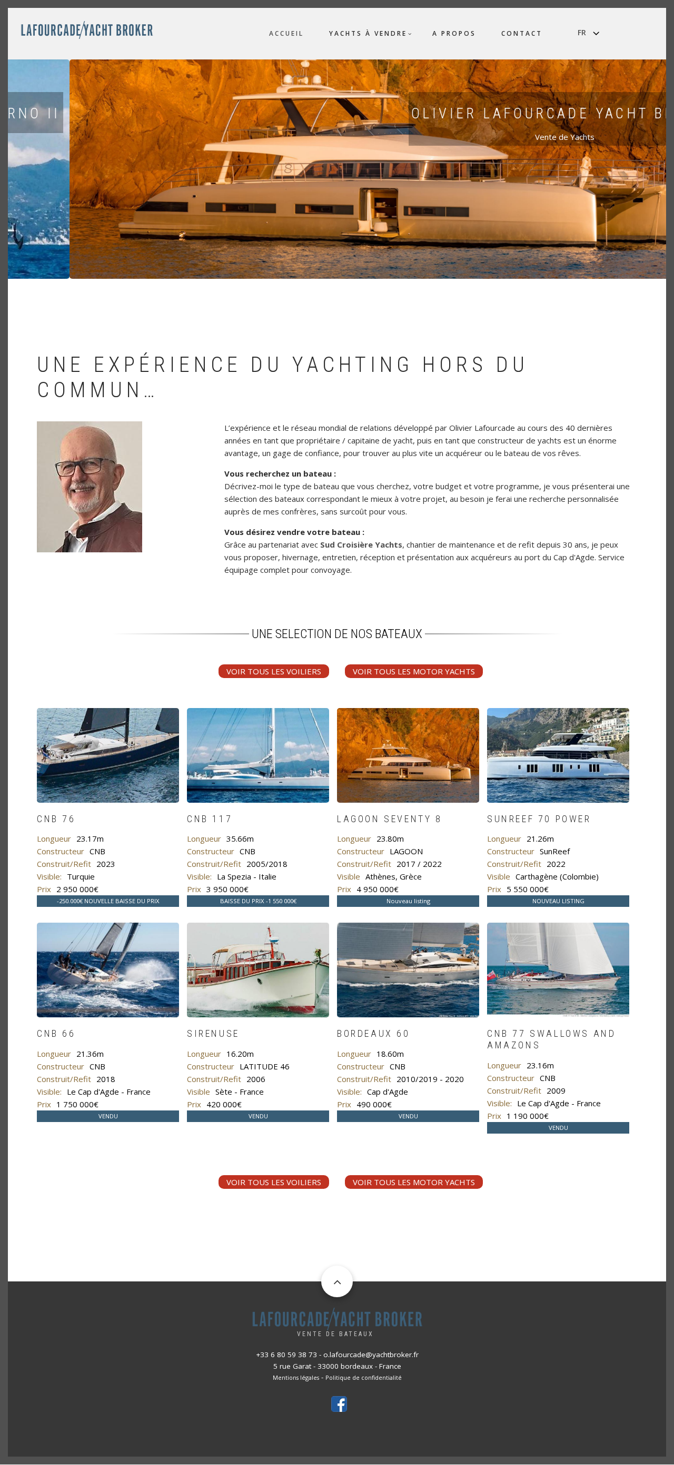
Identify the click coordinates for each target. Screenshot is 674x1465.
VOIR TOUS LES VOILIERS (273, 671)
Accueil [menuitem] (286, 33)
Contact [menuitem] (521, 33)
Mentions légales (296, 1377)
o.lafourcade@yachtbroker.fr (371, 1354)
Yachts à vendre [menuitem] (368, 33)
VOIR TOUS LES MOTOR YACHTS (414, 671)
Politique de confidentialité (363, 1377)
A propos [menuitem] (454, 33)
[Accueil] (86, 29)
